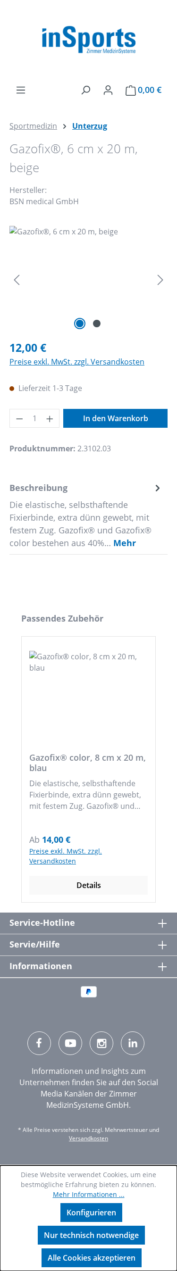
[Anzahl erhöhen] (50, 418)
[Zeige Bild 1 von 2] (80, 323)
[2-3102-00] (88, 279)
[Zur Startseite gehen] (88, 40)
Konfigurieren (91, 1212)
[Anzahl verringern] (19, 418)
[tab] (86, 515)
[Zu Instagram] (101, 1043)
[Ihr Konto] (108, 89)
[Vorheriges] (16, 279)
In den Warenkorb (115, 418)
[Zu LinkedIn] (132, 1043)
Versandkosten (88, 1138)
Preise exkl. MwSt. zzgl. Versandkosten (76, 362)
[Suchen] (85, 89)
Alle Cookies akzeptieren (91, 1258)
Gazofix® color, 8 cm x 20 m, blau (87, 762)
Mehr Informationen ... (89, 1194)
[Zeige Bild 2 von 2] (97, 323)
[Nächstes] (160, 279)
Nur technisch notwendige (91, 1235)
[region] (88, 279)
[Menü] (20, 89)
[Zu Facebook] (39, 1043)
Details (88, 885)
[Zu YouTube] (70, 1043)
